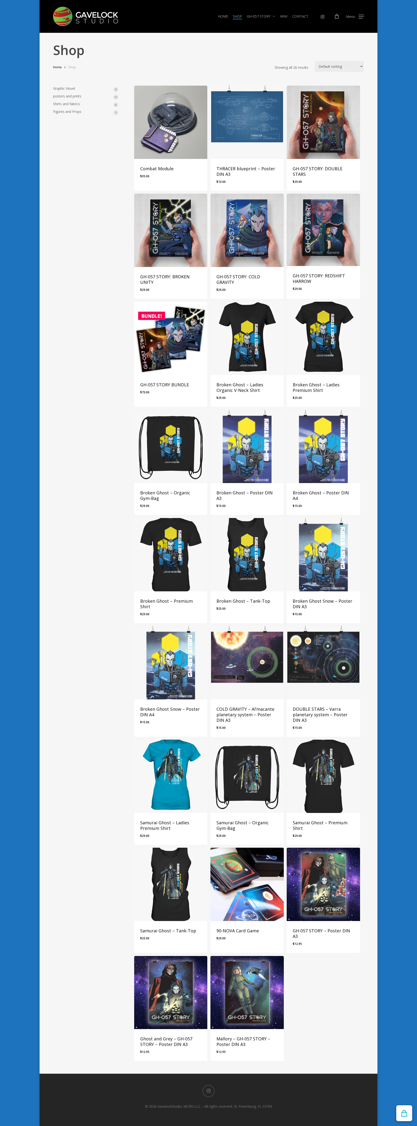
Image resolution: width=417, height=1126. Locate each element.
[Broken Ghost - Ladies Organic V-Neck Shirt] (247, 338)
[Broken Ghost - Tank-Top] (247, 554)
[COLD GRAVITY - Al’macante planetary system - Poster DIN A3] (247, 662)
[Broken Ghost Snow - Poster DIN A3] (323, 554)
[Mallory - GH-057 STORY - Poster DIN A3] (247, 992)
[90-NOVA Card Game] (247, 884)
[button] (355, 16)
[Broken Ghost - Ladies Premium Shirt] (323, 338)
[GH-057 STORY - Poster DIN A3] (323, 884)
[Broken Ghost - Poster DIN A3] (247, 446)
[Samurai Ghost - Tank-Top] (171, 884)
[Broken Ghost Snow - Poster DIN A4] (171, 662)
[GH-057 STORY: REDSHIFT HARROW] (323, 230)
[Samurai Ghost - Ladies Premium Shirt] (171, 776)
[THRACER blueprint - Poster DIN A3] (247, 122)
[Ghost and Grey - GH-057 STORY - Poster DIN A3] (171, 992)
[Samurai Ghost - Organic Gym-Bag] (247, 776)
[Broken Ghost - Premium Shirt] (171, 554)
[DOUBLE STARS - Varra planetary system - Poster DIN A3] (323, 662)
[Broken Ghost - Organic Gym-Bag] (171, 446)
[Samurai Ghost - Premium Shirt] (323, 776)
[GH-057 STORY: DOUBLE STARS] (323, 122)
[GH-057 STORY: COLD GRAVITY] (247, 230)
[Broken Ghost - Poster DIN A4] (323, 446)
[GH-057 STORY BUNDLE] (171, 338)
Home (57, 67)
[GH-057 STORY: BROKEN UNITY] (171, 230)
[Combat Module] (171, 122)
